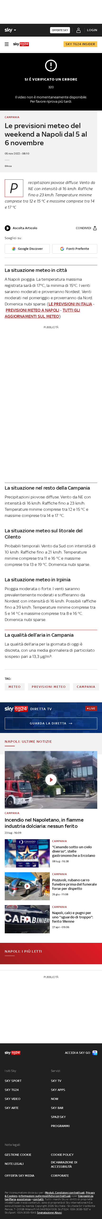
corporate (60, 1175)
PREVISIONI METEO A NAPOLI (32, 310)
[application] (21, 228)
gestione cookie (18, 1154)
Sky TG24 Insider (80, 44)
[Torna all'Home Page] (21, 44)
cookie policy (62, 1154)
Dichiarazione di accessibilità (64, 1164)
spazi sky (58, 1117)
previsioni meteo (49, 687)
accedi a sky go (77, 1053)
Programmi (60, 1126)
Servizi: (56, 1071)
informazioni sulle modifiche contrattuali (45, 1196)
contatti (38, 1199)
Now (55, 1099)
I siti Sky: (11, 1071)
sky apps (58, 1090)
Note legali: (13, 1145)
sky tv (56, 1081)
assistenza (24, 1199)
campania (86, 687)
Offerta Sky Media (19, 1175)
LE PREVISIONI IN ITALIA (70, 304)
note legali (14, 1164)
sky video (12, 1099)
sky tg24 (12, 1090)
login (92, 30)
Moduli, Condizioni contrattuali (65, 1192)
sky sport (13, 1081)
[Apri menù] (7, 44)
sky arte (12, 1108)
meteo (15, 687)
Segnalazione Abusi (49, 1212)
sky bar (57, 1108)
